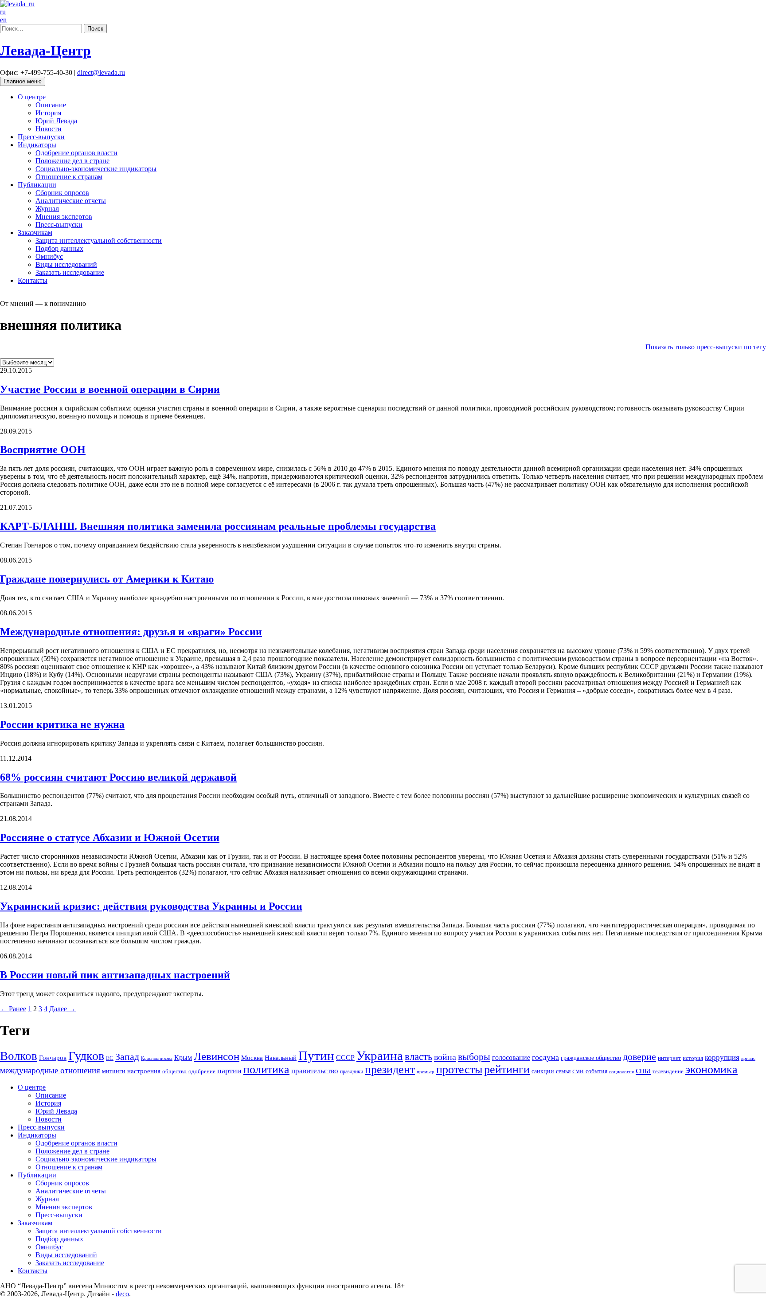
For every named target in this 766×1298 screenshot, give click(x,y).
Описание (50, 105)
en (3, 19)
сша (643, 1070)
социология (621, 1071)
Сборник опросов (62, 192)
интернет (669, 1058)
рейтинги (507, 1069)
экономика (711, 1069)
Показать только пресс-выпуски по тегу (705, 347)
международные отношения (50, 1070)
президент (390, 1069)
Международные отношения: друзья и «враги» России (131, 631)
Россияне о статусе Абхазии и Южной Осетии (109, 837)
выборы (474, 1056)
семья (563, 1071)
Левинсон (216, 1056)
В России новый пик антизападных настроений (115, 975)
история (693, 1058)
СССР (345, 1057)
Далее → (62, 1009)
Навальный (281, 1057)
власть (418, 1056)
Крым (183, 1057)
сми (578, 1071)
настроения (143, 1071)
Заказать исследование (69, 272)
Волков (18, 1056)
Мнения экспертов (63, 216)
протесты (459, 1069)
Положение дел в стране (72, 160)
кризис (748, 1058)
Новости (48, 129)
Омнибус (49, 256)
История (48, 113)
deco (122, 1294)
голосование (511, 1057)
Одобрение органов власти (76, 152)
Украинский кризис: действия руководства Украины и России (151, 906)
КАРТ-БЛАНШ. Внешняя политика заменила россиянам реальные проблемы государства (218, 526)
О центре (32, 97)
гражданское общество (591, 1058)
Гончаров (52, 1057)
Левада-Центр (45, 51)
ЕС (109, 1058)
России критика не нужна (62, 724)
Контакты (32, 280)
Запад (127, 1056)
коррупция (722, 1057)
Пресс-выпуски (41, 137)
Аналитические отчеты (70, 200)
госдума (545, 1057)
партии (229, 1070)
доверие (639, 1056)
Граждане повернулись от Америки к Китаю (107, 579)
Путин (316, 1055)
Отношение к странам (68, 176)
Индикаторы (37, 145)
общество (174, 1071)
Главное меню (23, 81)
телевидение (668, 1071)
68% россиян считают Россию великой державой (118, 777)
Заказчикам (35, 232)
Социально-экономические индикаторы (95, 168)
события (596, 1071)
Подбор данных (59, 248)
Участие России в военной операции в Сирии (110, 389)
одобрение (201, 1071)
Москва (252, 1057)
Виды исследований (66, 264)
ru (3, 12)
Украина (379, 1055)
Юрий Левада (56, 121)
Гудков (86, 1056)
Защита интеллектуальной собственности (98, 240)
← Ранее (13, 1009)
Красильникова (156, 1058)
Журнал (47, 208)
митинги (113, 1071)
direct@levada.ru (101, 72)
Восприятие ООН (43, 449)
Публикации (37, 184)
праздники (351, 1071)
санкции (543, 1071)
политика (266, 1069)
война (445, 1057)
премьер (425, 1071)
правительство (314, 1071)
